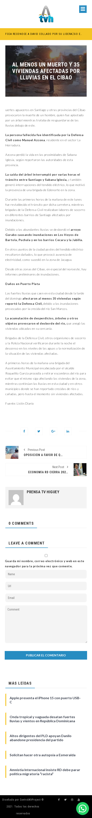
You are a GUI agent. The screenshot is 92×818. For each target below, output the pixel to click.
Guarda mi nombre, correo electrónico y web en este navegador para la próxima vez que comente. (44, 563)
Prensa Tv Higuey (43, 492)
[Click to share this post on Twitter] (39, 431)
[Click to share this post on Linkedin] (68, 431)
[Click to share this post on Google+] (53, 431)
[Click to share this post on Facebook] (24, 431)
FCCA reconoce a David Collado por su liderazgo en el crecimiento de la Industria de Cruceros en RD (44, 34)
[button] (82, 808)
